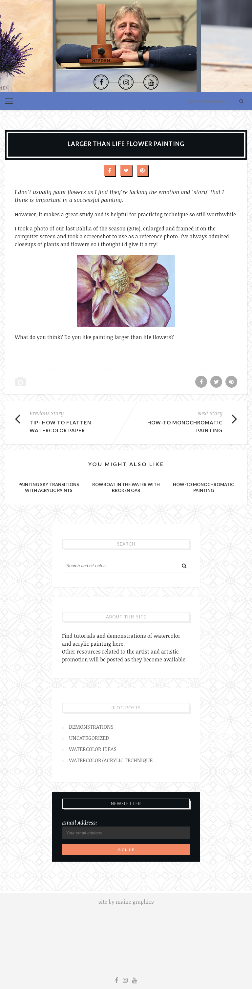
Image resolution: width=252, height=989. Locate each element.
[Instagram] (126, 82)
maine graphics (135, 901)
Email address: (79, 822)
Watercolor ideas (92, 749)
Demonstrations (91, 726)
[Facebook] (101, 82)
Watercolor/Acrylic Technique (111, 760)
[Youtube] (150, 82)
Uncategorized (89, 738)
